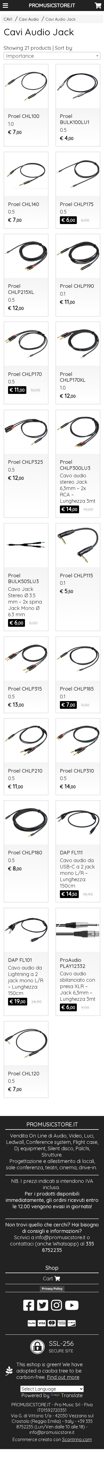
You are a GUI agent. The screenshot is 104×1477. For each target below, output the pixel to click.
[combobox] (52, 56)
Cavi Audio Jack (60, 19)
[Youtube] (72, 1308)
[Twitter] (42, 1308)
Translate (72, 1395)
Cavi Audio (29, 19)
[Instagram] (56, 1308)
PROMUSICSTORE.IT (52, 5)
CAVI (8, 19)
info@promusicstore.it (60, 1237)
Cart (48, 1278)
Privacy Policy (52, 1289)
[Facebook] (28, 1308)
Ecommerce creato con (52, 1439)
